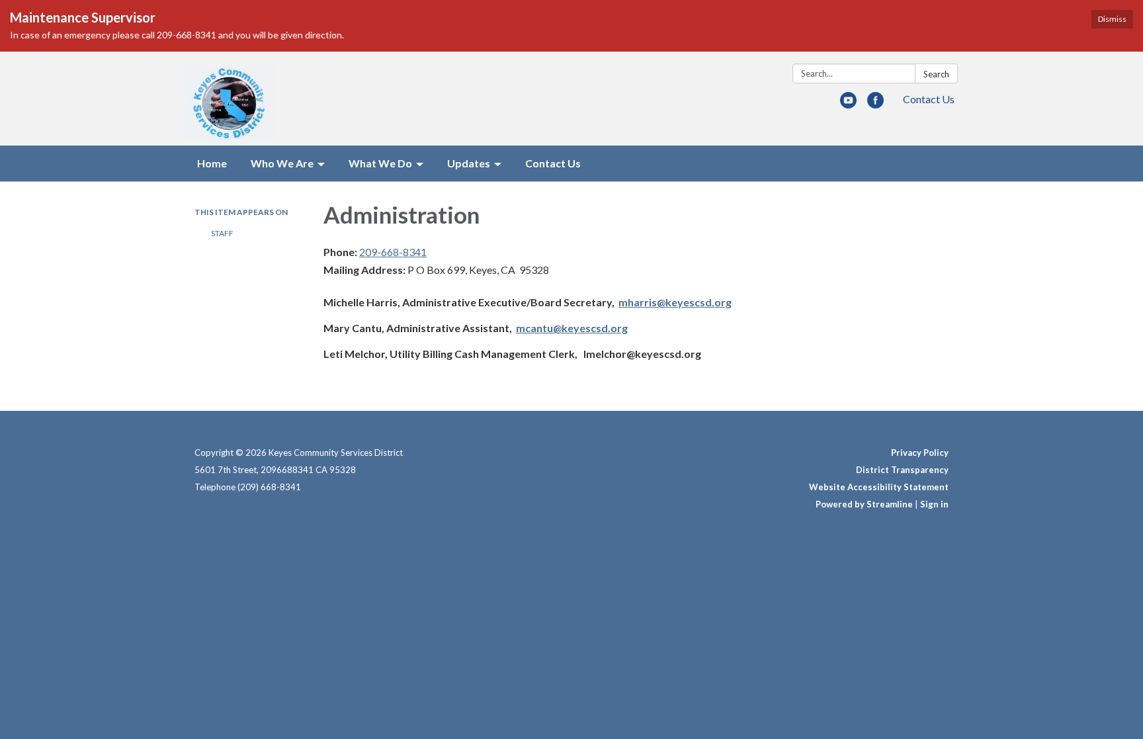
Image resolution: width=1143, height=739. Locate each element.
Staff (222, 233)
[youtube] (848, 104)
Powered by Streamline (864, 504)
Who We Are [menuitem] (282, 163)
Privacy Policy (920, 452)
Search (936, 74)
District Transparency (902, 469)
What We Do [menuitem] (380, 163)
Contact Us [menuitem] (553, 163)
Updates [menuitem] (468, 163)
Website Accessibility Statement (879, 487)
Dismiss (1112, 19)
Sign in (934, 504)
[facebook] (875, 104)
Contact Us (928, 99)
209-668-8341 (393, 251)
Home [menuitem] (212, 163)
